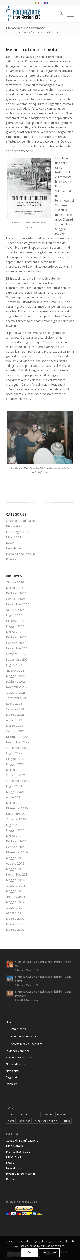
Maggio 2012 (15, 902)
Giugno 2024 (15, 670)
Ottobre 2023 (16, 692)
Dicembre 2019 (17, 852)
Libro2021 (48, 1114)
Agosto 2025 (15, 610)
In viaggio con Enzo (18, 1051)
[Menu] (68, 14)
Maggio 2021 (15, 792)
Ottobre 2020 (16, 819)
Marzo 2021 (14, 803)
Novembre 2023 (17, 687)
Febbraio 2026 (16, 593)
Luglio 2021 (14, 786)
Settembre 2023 (18, 698)
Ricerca (11, 559)
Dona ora (12, 1084)
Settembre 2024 (18, 659)
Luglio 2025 (14, 615)
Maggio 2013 (15, 891)
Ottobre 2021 (16, 775)
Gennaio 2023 (16, 731)
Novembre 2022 (17, 742)
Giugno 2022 (15, 758)
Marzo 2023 (14, 725)
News (10, 543)
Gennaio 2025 (16, 643)
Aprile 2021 (14, 797)
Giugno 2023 (15, 709)
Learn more (49, 1252)
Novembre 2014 (17, 874)
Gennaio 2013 (16, 896)
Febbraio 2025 (16, 637)
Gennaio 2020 (16, 847)
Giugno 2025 (15, 621)
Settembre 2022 (18, 747)
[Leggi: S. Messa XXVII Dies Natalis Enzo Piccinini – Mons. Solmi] (9, 978)
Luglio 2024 (14, 665)
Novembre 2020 (17, 814)
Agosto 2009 (15, 913)
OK (29, 1252)
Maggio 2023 (15, 714)
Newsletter (14, 548)
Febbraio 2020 (16, 841)
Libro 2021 (13, 537)
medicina (62, 1114)
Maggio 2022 (15, 764)
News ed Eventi (15, 1064)
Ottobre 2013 (16, 885)
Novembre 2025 (17, 604)
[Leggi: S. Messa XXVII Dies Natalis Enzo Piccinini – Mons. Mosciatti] (9, 993)
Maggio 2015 (15, 869)
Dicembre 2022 (17, 736)
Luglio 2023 (14, 703)
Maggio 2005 (15, 929)
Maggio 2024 (15, 676)
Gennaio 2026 (16, 599)
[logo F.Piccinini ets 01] (33, 14)
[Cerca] (59, 14)
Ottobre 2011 (16, 907)
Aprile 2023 (14, 720)
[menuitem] (59, 14)
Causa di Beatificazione (22, 521)
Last (36, 1114)
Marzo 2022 (14, 770)
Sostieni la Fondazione (20, 1057)
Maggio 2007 (15, 918)
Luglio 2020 (14, 825)
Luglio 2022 (14, 753)
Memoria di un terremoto (25, 28)
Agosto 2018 (15, 863)
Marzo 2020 (14, 836)
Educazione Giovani (23, 1036)
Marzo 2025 (14, 632)
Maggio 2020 (15, 830)
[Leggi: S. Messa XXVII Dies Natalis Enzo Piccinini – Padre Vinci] (9, 964)
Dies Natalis (14, 526)
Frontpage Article (18, 532)
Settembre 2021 (18, 781)
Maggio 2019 (15, 858)
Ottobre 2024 (16, 654)
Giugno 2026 (15, 582)
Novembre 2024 (17, 648)
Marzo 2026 (14, 588)
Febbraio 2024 (16, 681)
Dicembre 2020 (17, 808)
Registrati (12, 1077)
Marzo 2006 (14, 924)
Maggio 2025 (15, 626)
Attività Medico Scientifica (26, 1044)
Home (9, 1022)
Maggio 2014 (15, 880)
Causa (11, 1114)
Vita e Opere (19, 1029)
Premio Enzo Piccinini (20, 554)
